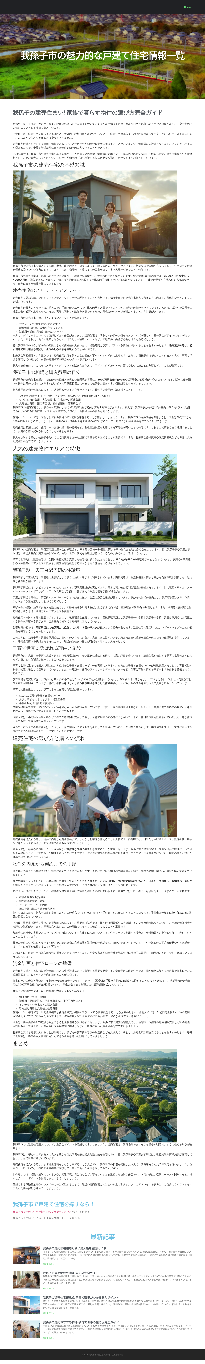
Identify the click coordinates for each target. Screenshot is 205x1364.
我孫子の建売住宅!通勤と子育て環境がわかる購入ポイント (81, 1297)
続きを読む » (48, 1263)
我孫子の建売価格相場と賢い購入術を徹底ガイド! (75, 1248)
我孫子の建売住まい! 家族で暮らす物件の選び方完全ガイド (88, 112)
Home (187, 7)
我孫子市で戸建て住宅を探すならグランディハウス (42, 1212)
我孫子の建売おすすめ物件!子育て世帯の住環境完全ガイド (81, 1322)
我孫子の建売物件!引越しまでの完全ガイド (71, 1273)
